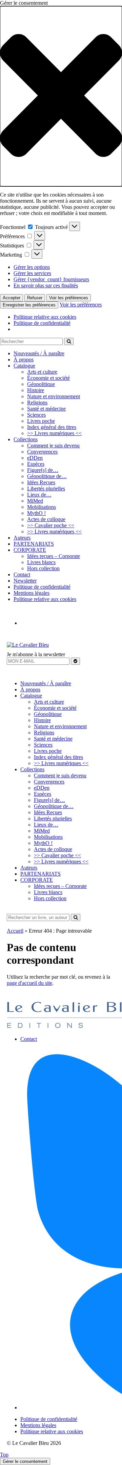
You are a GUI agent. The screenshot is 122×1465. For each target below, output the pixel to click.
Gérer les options (32, 267)
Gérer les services (32, 273)
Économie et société (48, 378)
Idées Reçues (41, 482)
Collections (26, 439)
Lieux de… (39, 495)
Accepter (11, 297)
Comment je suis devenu (53, 445)
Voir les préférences (68, 297)
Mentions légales (31, 593)
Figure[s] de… (42, 470)
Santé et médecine (46, 409)
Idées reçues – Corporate (53, 556)
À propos (24, 359)
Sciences (36, 415)
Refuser (34, 297)
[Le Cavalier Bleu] (28, 645)
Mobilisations (41, 507)
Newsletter (25, 581)
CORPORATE (30, 550)
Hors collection (43, 568)
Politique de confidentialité (42, 323)
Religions (37, 402)
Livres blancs (41, 562)
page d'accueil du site (29, 983)
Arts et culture (42, 372)
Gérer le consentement (25, 1461)
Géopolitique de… (47, 476)
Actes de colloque (46, 519)
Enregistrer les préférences (29, 304)
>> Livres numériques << (54, 433)
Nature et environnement (53, 396)
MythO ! (36, 513)
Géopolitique (41, 384)
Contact (22, 574)
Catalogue (24, 366)
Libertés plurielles (46, 488)
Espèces (35, 464)
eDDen (35, 458)
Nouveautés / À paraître (39, 353)
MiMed (35, 501)
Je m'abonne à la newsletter (36, 654)
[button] (61, 96)
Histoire (35, 390)
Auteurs (22, 538)
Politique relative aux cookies (45, 317)
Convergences (42, 452)
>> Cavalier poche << (50, 525)
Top (4, 1454)
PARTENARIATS (34, 544)
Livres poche (41, 421)
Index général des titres (51, 427)
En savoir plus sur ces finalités (46, 285)
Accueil (15, 931)
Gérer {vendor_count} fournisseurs (51, 279)
